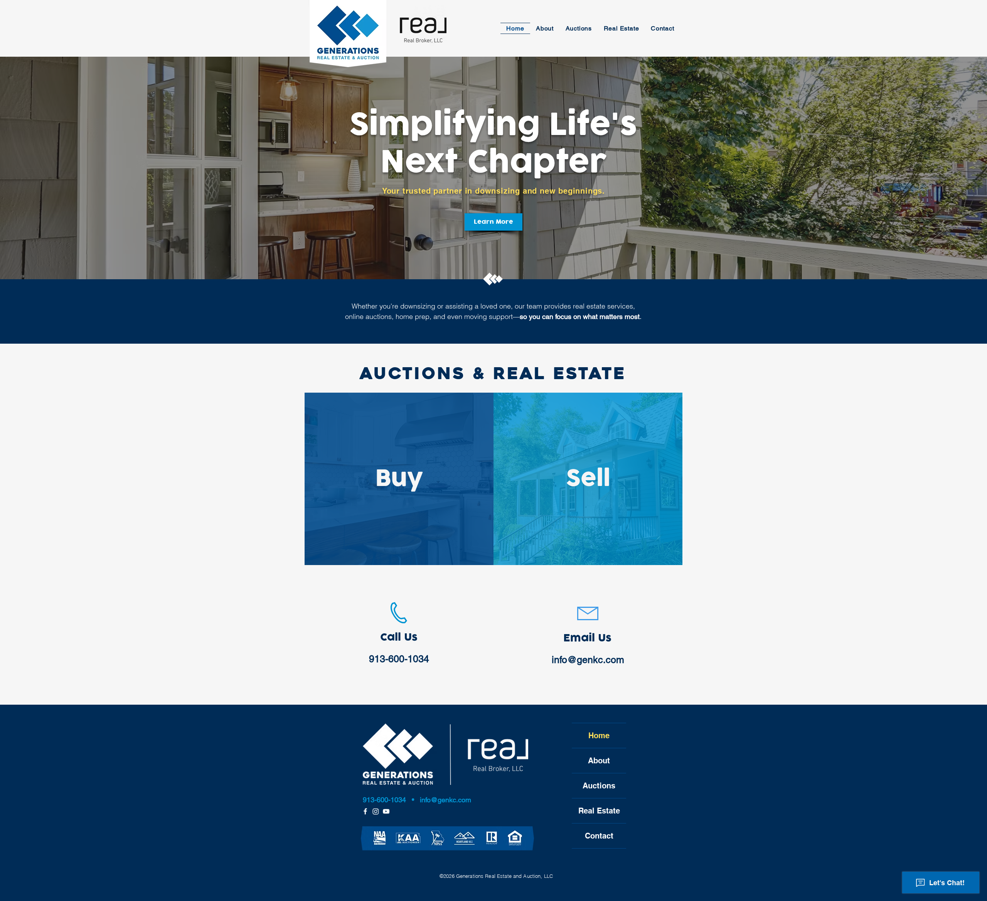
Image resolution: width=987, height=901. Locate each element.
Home (599, 735)
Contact (599, 835)
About (599, 760)
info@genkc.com (588, 659)
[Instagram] (376, 811)
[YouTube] (386, 811)
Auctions (599, 785)
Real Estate (599, 810)
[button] (545, 28)
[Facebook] (365, 811)
